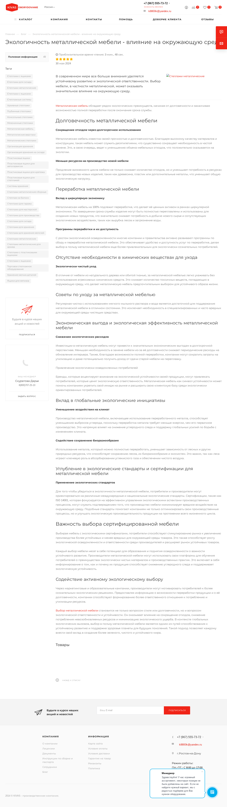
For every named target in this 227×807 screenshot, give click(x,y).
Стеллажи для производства (23, 215)
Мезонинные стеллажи (20, 123)
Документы (49, 753)
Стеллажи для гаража (19, 203)
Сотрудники (49, 767)
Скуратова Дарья (27, 380)
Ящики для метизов (18, 281)
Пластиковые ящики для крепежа (26, 172)
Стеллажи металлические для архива (24, 245)
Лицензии (48, 748)
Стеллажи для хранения (20, 227)
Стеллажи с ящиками (19, 261)
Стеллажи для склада (19, 221)
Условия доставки (99, 753)
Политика (94, 768)
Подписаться (177, 710)
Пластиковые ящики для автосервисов (21, 165)
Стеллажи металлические (21, 239)
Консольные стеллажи (19, 117)
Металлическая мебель (72, 105)
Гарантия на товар (99, 758)
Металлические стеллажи (21, 140)
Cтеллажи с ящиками (19, 76)
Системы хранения (17, 186)
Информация (98, 736)
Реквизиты (94, 763)
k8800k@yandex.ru (159, 11)
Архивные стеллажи (18, 105)
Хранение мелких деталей (21, 275)
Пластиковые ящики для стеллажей (21, 179)
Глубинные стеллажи (19, 111)
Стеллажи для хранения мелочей (25, 233)
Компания (50, 736)
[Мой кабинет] (186, 8)
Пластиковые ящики (18, 158)
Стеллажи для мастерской (22, 209)
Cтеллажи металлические (21, 88)
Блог (45, 772)
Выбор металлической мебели (77, 610)
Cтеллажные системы (19, 99)
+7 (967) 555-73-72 (156, 3)
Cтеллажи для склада (19, 82)
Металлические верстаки (21, 134)
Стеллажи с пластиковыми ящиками (22, 253)
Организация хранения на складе (26, 152)
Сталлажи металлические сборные (26, 192)
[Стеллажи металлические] (194, 76)
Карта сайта (95, 743)
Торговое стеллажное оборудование (19, 267)
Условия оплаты (97, 748)
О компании (49, 743)
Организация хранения (20, 146)
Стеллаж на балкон (18, 198)
